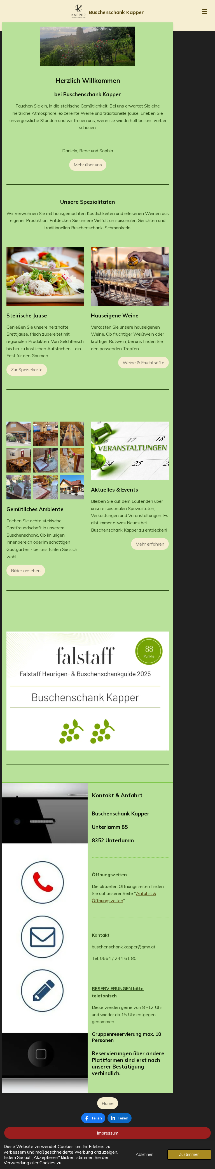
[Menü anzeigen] (204, 11)
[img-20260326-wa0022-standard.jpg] (18, 487)
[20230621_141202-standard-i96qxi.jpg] (18, 433)
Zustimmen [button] (189, 1154)
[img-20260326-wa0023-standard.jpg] (45, 460)
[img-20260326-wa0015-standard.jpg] (45, 433)
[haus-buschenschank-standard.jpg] (72, 487)
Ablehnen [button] (144, 1154)
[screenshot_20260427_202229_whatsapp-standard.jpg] (45, 487)
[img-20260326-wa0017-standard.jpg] (72, 433)
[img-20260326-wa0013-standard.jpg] (72, 460)
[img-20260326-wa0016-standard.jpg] (18, 460)
